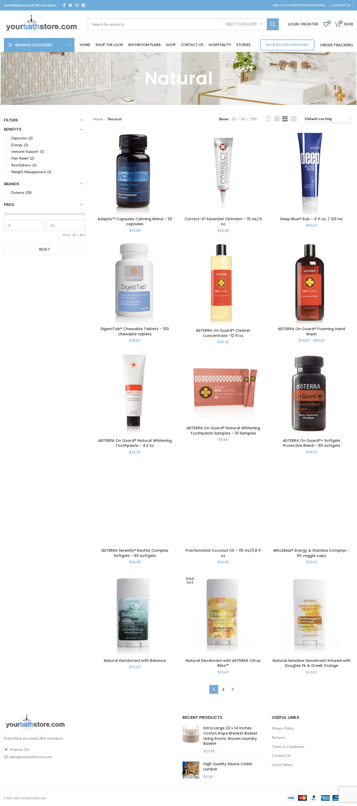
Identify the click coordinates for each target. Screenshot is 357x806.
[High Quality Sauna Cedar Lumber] (190, 770)
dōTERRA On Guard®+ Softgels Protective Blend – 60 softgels (311, 443)
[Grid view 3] (285, 119)
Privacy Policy (283, 728)
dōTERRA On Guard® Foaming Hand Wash (311, 331)
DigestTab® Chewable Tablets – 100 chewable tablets (135, 331)
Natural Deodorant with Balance (135, 660)
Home (98, 119)
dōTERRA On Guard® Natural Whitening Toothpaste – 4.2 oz (135, 443)
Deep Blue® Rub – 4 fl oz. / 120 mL (311, 219)
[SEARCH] (273, 24)
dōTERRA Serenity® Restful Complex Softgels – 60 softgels (134, 553)
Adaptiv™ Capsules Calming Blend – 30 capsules (134, 221)
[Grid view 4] (293, 119)
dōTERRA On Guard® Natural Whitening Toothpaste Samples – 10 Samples (223, 430)
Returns (278, 737)
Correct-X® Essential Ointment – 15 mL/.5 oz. (223, 221)
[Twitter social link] (70, 5)
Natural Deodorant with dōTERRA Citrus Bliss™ (223, 663)
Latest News (282, 764)
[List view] (268, 119)
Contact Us (281, 755)
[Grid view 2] (276, 119)
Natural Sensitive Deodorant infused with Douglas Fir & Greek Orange (311, 663)
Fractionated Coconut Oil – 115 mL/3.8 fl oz (223, 553)
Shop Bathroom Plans (287, 45)
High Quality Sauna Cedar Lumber (227, 767)
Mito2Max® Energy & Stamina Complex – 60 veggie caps (311, 553)
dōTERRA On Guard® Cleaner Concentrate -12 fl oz (223, 333)
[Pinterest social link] (83, 5)
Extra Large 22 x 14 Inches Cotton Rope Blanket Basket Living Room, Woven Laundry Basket (230, 736)
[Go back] (138, 78)
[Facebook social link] (64, 5)
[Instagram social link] (77, 5)
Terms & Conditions (288, 746)
